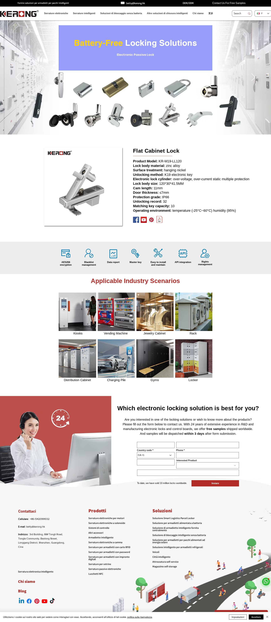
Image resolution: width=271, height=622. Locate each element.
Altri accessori (95, 532)
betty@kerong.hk (135, 3)
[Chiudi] (267, 616)
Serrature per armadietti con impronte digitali (109, 558)
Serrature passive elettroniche (104, 569)
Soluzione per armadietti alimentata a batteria (177, 523)
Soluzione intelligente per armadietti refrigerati (177, 547)
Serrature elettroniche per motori (106, 518)
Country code (144, 450)
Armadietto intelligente (100, 537)
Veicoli (155, 552)
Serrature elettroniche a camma (105, 542)
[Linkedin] (21, 601)
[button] (83, 187)
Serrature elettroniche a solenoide (106, 523)
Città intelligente (161, 557)
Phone (179, 450)
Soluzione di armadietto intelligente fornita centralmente (175, 529)
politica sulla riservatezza (139, 617)
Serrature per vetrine (99, 564)
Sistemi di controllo (98, 528)
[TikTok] (52, 601)
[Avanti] (253, 77)
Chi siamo (26, 581)
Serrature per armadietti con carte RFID (109, 547)
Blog (22, 590)
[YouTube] (144, 220)
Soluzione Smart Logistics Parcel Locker (173, 518)
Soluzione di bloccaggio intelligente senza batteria (179, 535)
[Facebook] (136, 220)
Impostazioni (238, 617)
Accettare (256, 617)
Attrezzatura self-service (165, 561)
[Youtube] (44, 601)
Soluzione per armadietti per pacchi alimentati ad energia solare (178, 541)
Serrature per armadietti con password (109, 552)
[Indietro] (18, 77)
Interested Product (186, 460)
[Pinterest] (151, 220)
